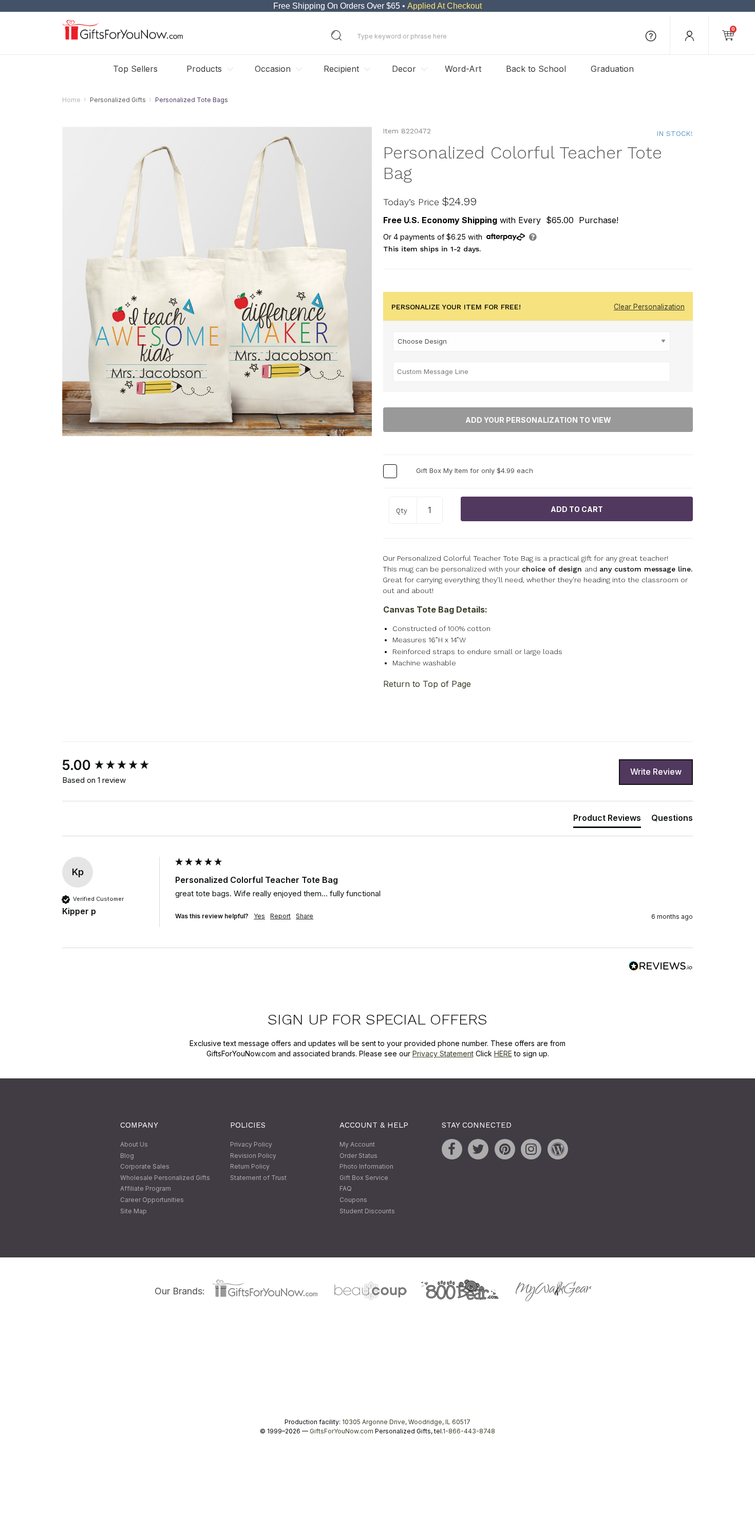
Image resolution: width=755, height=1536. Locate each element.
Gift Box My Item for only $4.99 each (474, 471)
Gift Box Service (363, 1177)
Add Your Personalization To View (538, 420)
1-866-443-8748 (469, 1431)
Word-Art (463, 69)
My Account (357, 1144)
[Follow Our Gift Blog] (558, 1149)
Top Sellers (135, 69)
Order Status (358, 1155)
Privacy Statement (443, 1053)
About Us (134, 1144)
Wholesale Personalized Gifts (165, 1177)
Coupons (353, 1200)
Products (204, 69)
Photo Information (366, 1167)
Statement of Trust (258, 1177)
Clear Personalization (649, 307)
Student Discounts (367, 1211)
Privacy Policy (251, 1144)
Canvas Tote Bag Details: (435, 609)
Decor (404, 69)
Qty (401, 511)
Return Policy (250, 1167)
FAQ (345, 1189)
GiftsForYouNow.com (341, 1431)
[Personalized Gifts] (122, 37)
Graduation (612, 69)
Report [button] (280, 916)
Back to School (536, 69)
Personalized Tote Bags (191, 100)
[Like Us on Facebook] (452, 1149)
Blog (127, 1155)
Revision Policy (253, 1155)
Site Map (133, 1211)
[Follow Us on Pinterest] (505, 1149)
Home (71, 100)
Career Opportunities (152, 1200)
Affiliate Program (145, 1189)
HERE (503, 1053)
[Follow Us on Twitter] (478, 1149)
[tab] (607, 820)
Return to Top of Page (427, 684)
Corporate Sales (144, 1167)
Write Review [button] (656, 772)
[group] (116, 765)
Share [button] (304, 916)
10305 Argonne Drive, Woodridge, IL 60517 (406, 1422)
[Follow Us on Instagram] (531, 1149)
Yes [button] (259, 916)
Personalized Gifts (118, 100)
